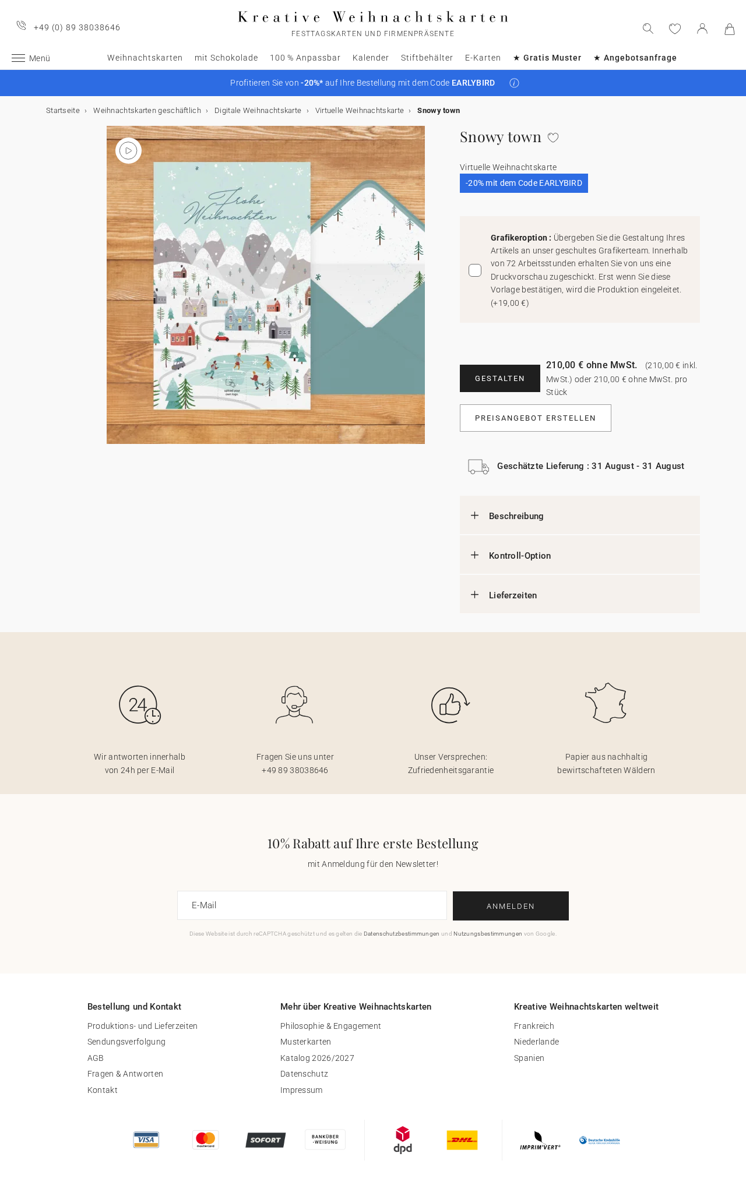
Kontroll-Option (520, 556)
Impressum (301, 1090)
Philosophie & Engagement (330, 1026)
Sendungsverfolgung (126, 1041)
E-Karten (483, 57)
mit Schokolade (226, 57)
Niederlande (536, 1041)
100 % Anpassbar (305, 57)
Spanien (529, 1058)
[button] (514, 83)
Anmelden (511, 906)
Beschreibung (516, 516)
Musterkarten (306, 1041)
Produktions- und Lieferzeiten (142, 1026)
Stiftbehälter (427, 57)
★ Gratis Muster (547, 57)
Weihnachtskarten (145, 57)
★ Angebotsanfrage (635, 57)
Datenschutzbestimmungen (402, 933)
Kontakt (102, 1090)
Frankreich (534, 1026)
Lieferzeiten (513, 595)
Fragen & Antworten (125, 1073)
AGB (95, 1058)
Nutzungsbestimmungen (487, 933)
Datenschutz (304, 1073)
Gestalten (500, 378)
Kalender (371, 57)
